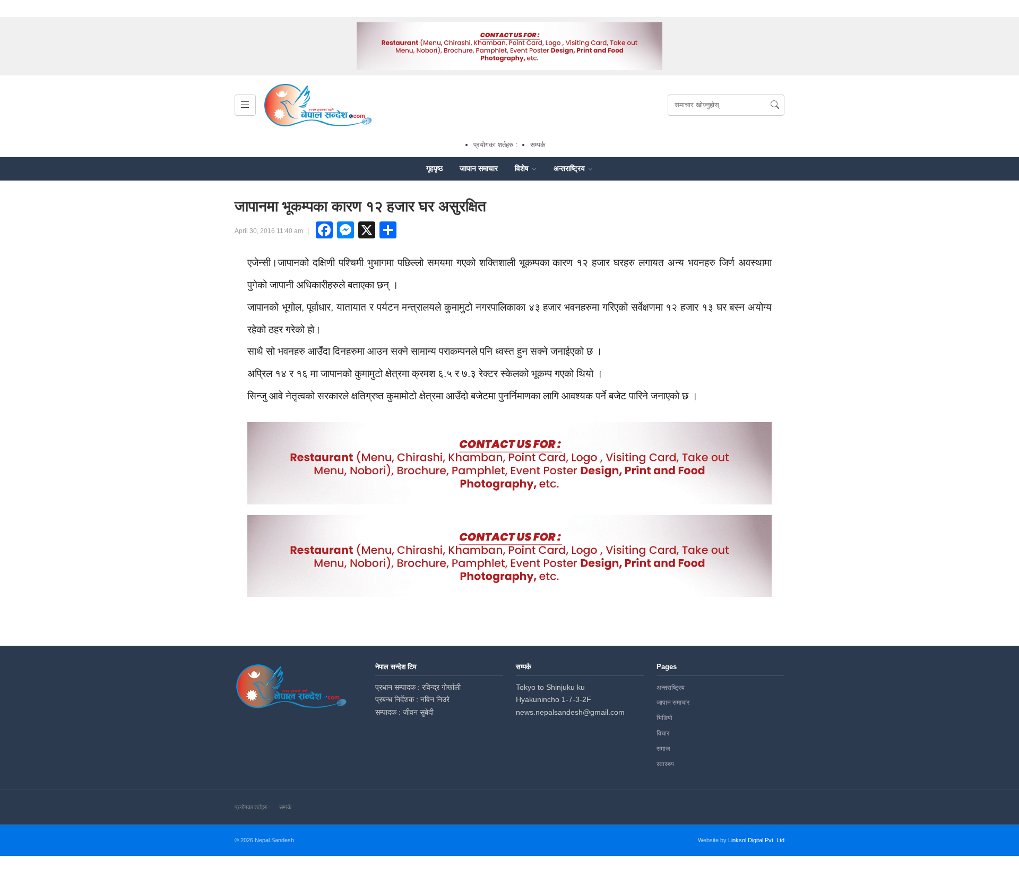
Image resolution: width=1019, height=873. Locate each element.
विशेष (523, 168)
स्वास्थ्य (665, 764)
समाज (663, 748)
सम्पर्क (538, 145)
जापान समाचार (479, 168)
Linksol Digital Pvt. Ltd (756, 840)
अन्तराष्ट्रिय (570, 168)
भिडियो (664, 718)
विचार (663, 733)
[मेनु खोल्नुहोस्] (245, 105)
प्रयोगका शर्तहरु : (495, 145)
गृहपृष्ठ (434, 168)
